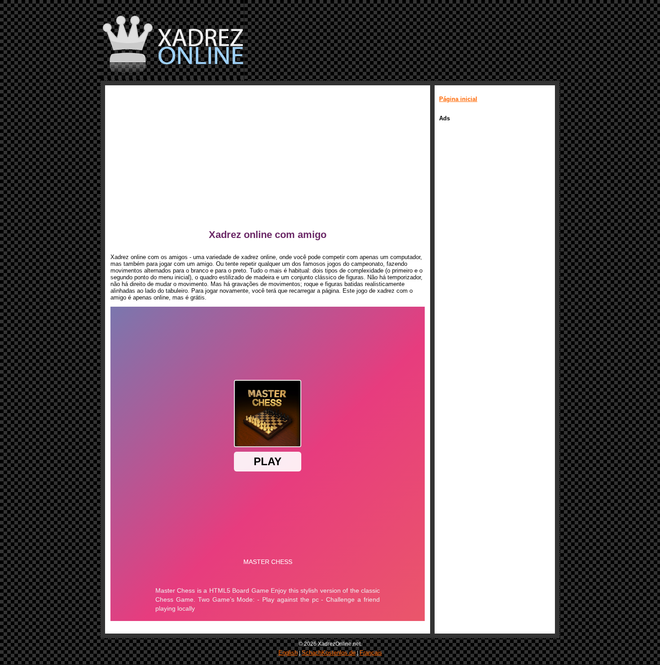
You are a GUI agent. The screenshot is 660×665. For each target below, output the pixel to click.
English (288, 652)
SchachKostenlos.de (329, 652)
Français (371, 652)
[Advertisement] (267, 159)
